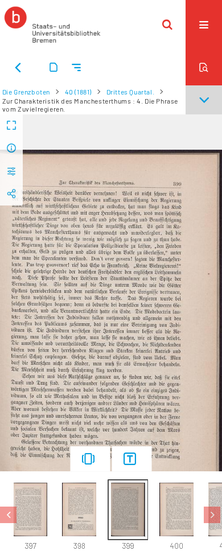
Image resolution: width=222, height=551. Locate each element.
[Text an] (132, 458)
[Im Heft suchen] (204, 67)
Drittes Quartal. (130, 92)
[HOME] (52, 24)
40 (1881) (78, 92)
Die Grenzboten (26, 92)
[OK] (167, 24)
